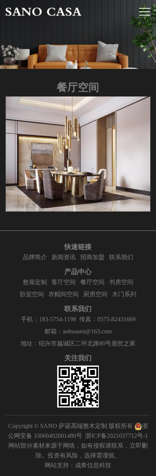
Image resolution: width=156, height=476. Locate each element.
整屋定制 (35, 282)
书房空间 (121, 282)
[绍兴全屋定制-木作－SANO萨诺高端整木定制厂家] (43, 12)
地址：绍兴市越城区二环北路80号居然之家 (78, 343)
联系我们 (121, 257)
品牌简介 (35, 257)
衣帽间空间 (63, 294)
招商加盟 (92, 257)
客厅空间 (63, 282)
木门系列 (124, 294)
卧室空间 (32, 294)
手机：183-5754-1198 (48, 319)
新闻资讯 (63, 257)
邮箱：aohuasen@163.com (78, 331)
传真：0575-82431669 (107, 319)
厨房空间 (95, 294)
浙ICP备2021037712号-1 (116, 435)
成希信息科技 (93, 465)
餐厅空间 (92, 282)
